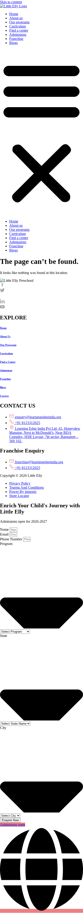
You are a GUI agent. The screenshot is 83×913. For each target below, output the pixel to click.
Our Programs (8, 344)
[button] (41, 132)
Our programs (19, 22)
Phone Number (11, 539)
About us (16, 18)
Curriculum (17, 26)
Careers (4, 395)
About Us (5, 336)
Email (4, 534)
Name (5, 529)
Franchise (16, 39)
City (3, 728)
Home (13, 14)
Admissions (17, 34)
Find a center (18, 30)
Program (6, 544)
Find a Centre (7, 361)
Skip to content (11, 2)
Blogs (13, 43)
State (3, 636)
